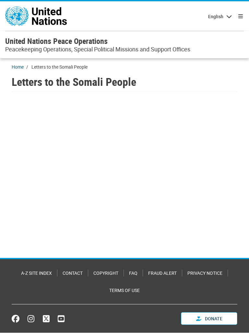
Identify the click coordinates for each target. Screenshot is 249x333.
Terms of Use (124, 290)
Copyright (105, 273)
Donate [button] (213, 318)
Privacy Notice (204, 273)
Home (18, 67)
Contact (73, 273)
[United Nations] (36, 16)
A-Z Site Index (36, 273)
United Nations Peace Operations (56, 41)
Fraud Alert (162, 273)
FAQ (133, 273)
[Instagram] (31, 319)
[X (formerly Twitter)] (46, 319)
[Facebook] (17, 319)
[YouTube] (61, 319)
